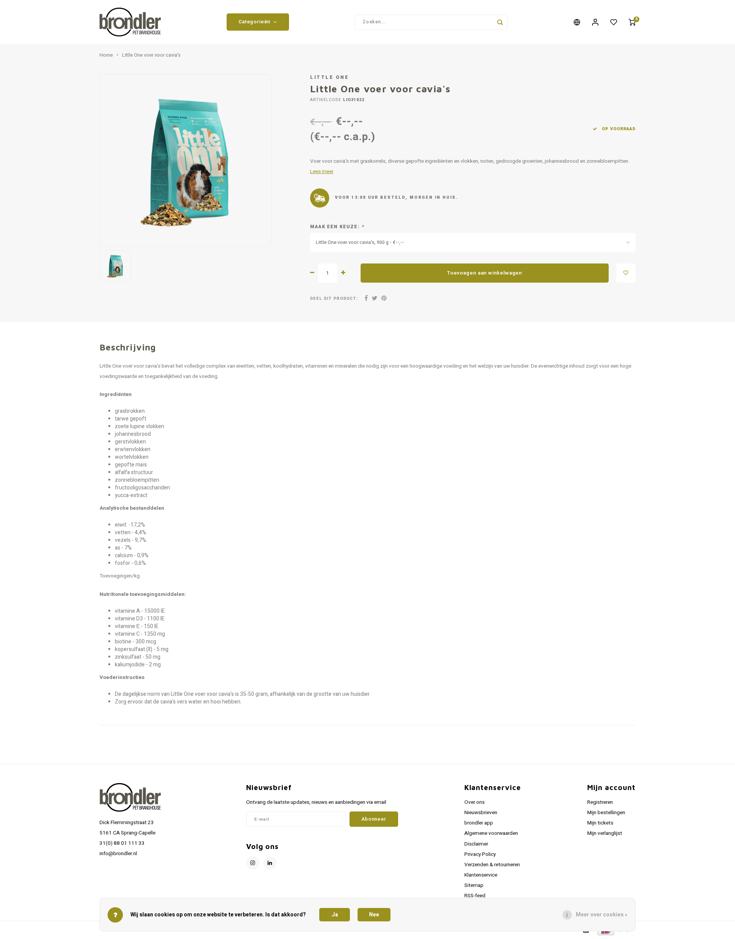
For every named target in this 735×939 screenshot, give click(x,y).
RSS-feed (474, 896)
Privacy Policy (480, 854)
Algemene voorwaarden (491, 833)
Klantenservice (480, 875)
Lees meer (321, 171)
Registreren (600, 802)
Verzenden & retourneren (492, 865)
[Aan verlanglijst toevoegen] (625, 273)
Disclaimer (476, 844)
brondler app (478, 823)
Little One (329, 77)
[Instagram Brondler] (253, 863)
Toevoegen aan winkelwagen (484, 273)
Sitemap (473, 885)
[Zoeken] (500, 22)
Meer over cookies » (601, 915)
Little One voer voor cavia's (151, 55)
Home (106, 55)
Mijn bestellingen (606, 812)
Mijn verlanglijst (604, 833)
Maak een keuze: (337, 227)
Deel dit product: (334, 298)
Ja (335, 915)
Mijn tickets (600, 823)
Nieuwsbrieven (480, 812)
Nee (374, 915)
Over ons (474, 802)
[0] (632, 22)
